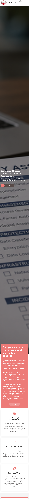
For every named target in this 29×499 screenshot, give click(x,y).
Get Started (9, 185)
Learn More (14, 404)
